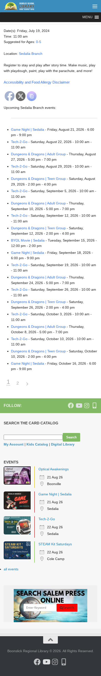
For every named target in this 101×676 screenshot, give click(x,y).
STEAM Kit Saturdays (55, 544)
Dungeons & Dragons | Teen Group (38, 179)
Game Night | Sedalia (27, 129)
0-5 (38, 42)
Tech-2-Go (19, 142)
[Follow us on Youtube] (79, 405)
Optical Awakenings (53, 469)
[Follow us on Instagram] (86, 405)
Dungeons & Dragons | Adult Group (38, 154)
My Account (14, 444)
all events (11, 569)
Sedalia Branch (30, 54)
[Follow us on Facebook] (71, 405)
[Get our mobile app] (94, 405)
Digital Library (63, 444)
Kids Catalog (37, 444)
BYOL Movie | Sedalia (28, 240)
